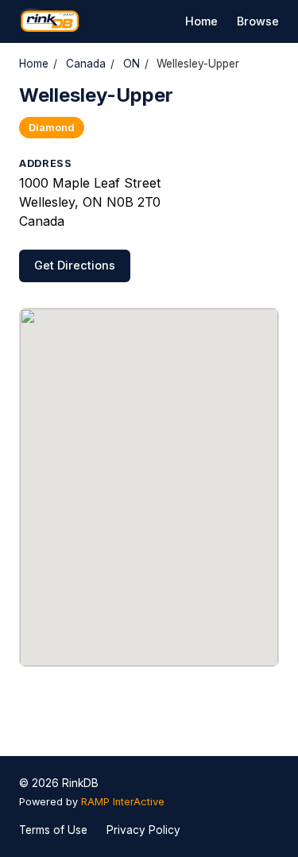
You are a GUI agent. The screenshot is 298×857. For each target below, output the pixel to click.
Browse (258, 21)
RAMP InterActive (122, 802)
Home (201, 21)
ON (131, 63)
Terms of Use (53, 830)
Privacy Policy (143, 830)
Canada (86, 63)
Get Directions (74, 265)
